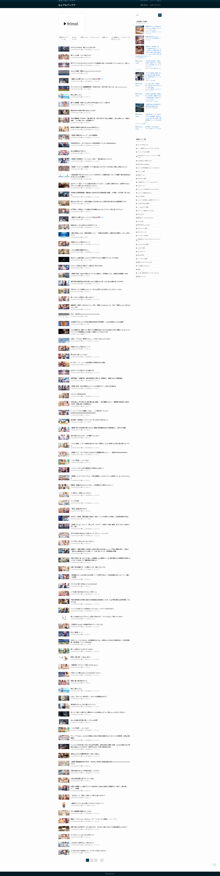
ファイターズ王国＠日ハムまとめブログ (148, 189)
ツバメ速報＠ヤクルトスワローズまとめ (148, 148)
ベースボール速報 (142, 258)
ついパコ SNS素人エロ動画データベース (149, 200)
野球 (84, 37)
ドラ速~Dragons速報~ (144, 203)
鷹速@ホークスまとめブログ (145, 217)
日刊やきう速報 (142, 178)
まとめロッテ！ (142, 251)
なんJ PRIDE (141, 196)
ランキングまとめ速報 (144, 152)
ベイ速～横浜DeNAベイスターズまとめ (148, 273)
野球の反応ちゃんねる (144, 225)
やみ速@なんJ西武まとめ (144, 160)
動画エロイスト (63, 38)
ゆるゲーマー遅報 (153, 101)
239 (102, 860)
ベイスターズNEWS (143, 235)
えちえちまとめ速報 (143, 244)
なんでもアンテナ (67, 5)
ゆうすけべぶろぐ (142, 232)
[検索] (160, 1)
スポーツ (126, 37)
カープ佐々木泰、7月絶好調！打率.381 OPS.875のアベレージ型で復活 (153, 85)
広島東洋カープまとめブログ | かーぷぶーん (149, 240)
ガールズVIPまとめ (154, 108)
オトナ (95, 37)
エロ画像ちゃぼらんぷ (115, 38)
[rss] (158, 1)
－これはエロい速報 (143, 207)
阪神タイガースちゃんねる (155, 128)
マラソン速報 (141, 171)
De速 (139, 269)
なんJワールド (141, 185)
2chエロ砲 (140, 221)
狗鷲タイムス (141, 175)
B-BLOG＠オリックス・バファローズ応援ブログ (149, 156)
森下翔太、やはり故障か (152, 127)
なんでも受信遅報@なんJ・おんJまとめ (148, 168)
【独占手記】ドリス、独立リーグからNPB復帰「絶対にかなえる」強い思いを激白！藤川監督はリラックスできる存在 (153, 118)
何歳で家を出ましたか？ (152, 36)
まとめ (74, 38)
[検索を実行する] (160, 15)
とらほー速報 (152, 80)
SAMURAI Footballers (143, 164)
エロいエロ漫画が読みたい (145, 193)
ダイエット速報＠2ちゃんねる (146, 210)
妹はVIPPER (141, 255)
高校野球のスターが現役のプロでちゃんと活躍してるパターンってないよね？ (153, 28)
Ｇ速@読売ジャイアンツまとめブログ (148, 182)
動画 (105, 37)
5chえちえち (141, 214)
